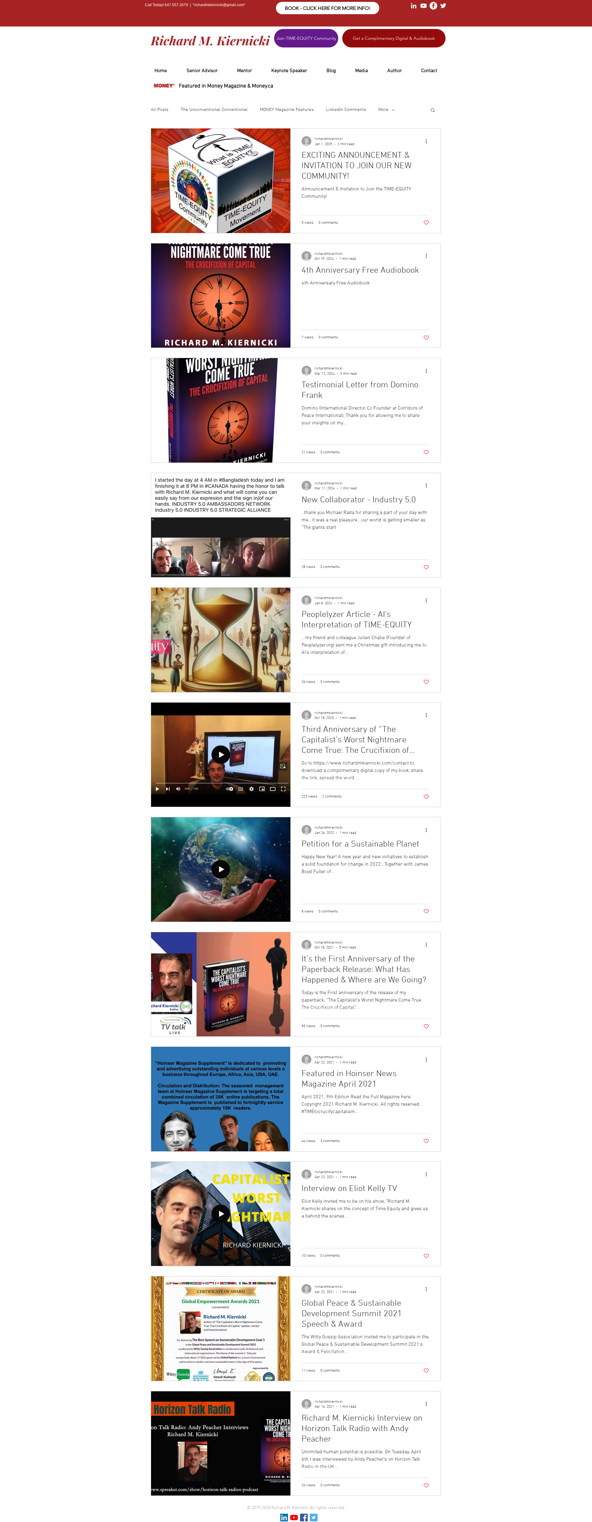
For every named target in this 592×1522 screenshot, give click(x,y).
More (383, 109)
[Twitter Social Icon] (314, 1517)
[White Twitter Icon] (443, 6)
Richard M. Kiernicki (210, 40)
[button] (433, 110)
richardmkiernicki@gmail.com (219, 5)
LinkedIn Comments (346, 109)
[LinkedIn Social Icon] (284, 1517)
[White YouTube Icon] (423, 6)
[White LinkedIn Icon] (413, 6)
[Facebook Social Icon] (304, 1517)
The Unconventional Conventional (214, 109)
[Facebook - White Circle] (433, 6)
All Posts (159, 109)
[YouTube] (294, 1517)
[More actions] (428, 141)
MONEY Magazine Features (287, 109)
